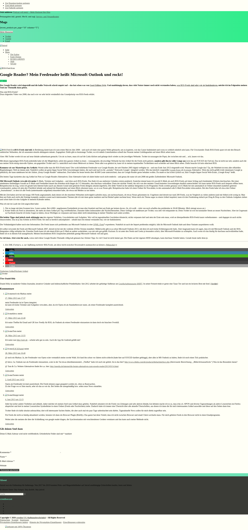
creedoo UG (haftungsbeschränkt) (31, 518)
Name (3, 457)
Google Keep (175, 170)
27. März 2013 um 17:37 (15, 298)
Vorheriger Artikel (7, 271)
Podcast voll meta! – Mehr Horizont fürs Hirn (31, 12)
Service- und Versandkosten (47, 17)
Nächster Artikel (21, 271)
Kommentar (5, 452)
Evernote (187, 170)
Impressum (24, 520)
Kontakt (15, 520)
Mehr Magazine (6, 32)
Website (3, 465)
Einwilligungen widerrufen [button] (74, 522)
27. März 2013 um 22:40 (15, 318)
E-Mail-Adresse (7, 461)
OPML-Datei (98, 224)
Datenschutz (5, 520)
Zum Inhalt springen (13, 5)
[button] (9, 250)
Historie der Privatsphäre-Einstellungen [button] (45, 522)
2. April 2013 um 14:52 (14, 379)
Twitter (8, 36)
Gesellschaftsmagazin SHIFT (130, 284)
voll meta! (9, 513)
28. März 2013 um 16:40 (15, 353)
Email (7, 41)
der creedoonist (11, 511)
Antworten (9, 309)
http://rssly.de (22, 340)
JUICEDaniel (18, 349)
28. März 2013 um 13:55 (15, 335)
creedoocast (10, 504)
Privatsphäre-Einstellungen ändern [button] (14, 522)
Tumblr (8, 39)
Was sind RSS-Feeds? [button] (9, 92)
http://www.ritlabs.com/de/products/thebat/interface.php (147, 362)
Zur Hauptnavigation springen (17, 3)
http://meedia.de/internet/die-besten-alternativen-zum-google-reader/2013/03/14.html (84, 366)
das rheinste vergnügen (14, 506)
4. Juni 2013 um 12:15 (14, 399)
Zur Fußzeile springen (14, 8)
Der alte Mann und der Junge (17, 509)
